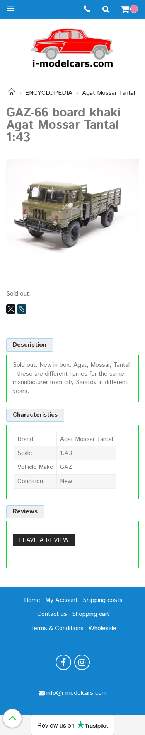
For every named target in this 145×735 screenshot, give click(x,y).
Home (32, 600)
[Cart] (130, 9)
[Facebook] (63, 662)
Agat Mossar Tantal (108, 93)
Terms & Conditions (57, 628)
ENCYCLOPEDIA (48, 93)
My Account (61, 600)
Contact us (52, 614)
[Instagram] (82, 662)
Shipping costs (103, 600)
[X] (10, 309)
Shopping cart (90, 614)
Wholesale (102, 628)
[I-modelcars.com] (72, 46)
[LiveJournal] (21, 309)
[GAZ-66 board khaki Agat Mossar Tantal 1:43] (72, 209)
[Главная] (11, 93)
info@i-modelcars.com (76, 693)
